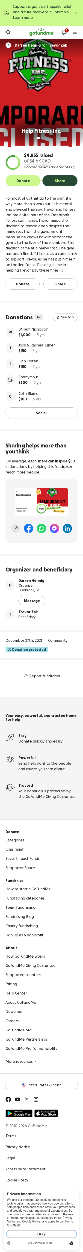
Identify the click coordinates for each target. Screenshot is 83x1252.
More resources (19, 1061)
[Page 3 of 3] (46, 138)
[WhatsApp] (41, 528)
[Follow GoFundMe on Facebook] (8, 1099)
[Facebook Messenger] (54, 528)
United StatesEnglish (44, 1085)
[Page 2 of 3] (42, 138)
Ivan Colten (28, 361)
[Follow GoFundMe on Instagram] (36, 1099)
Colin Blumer (29, 393)
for (41, 45)
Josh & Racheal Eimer (36, 345)
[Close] (75, 13)
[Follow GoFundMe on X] (26, 1099)
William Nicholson (33, 329)
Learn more (23, 17)
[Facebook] (28, 528)
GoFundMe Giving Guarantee (51, 796)
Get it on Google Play (19, 1113)
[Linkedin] (67, 528)
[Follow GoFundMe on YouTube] (17, 1099)
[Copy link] (15, 528)
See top (67, 317)
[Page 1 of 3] (38, 138)
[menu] (74, 32)
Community (58, 640)
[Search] (8, 32)
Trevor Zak (28, 612)
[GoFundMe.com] (41, 32)
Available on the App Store (46, 1113)
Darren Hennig (31, 580)
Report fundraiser (44, 676)
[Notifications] (63, 32)
